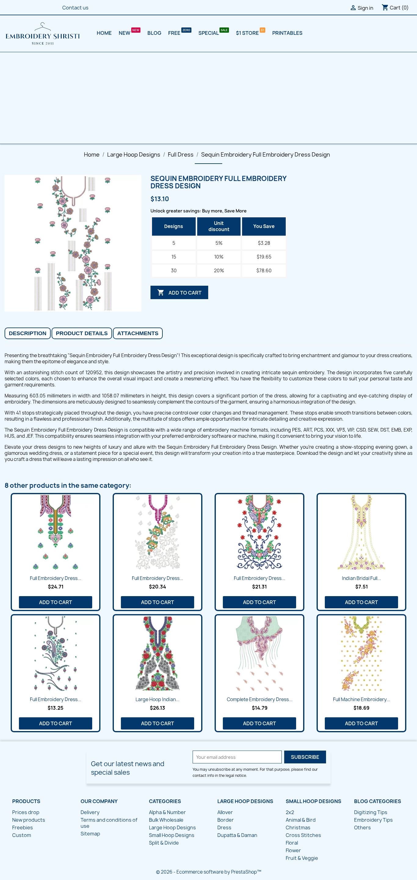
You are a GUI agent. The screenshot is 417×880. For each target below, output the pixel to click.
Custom (21, 835)
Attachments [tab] (137, 333)
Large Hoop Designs (172, 827)
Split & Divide (164, 842)
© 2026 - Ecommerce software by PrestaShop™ (208, 872)
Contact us (75, 7)
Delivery (90, 812)
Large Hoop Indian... (157, 699)
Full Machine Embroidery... (361, 699)
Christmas (298, 827)
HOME (104, 33)
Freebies (22, 827)
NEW (125, 33)
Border (225, 820)
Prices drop (25, 812)
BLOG (154, 33)
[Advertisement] (208, 98)
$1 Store (248, 33)
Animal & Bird (301, 820)
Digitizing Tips (370, 812)
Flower (293, 850)
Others (362, 827)
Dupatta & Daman (237, 835)
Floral (292, 842)
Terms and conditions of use (109, 823)
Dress (224, 827)
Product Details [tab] (82, 333)
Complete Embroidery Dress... (259, 699)
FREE (174, 33)
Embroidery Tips (373, 820)
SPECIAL (208, 33)
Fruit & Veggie (302, 858)
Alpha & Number (167, 812)
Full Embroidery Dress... (55, 578)
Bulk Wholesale (166, 820)
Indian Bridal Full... (361, 578)
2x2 (290, 812)
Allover (225, 812)
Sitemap (90, 833)
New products (28, 820)
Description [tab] (27, 333)
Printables (287, 33)
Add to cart (179, 292)
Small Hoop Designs (171, 835)
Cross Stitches (303, 835)
